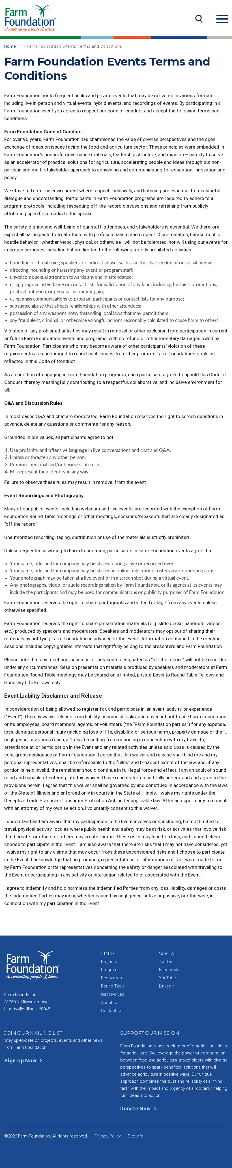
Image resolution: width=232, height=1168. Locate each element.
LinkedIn (167, 986)
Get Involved (112, 994)
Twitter (165, 961)
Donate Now (136, 1109)
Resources (111, 977)
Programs (110, 969)
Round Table (113, 986)
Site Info (135, 1136)
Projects (109, 961)
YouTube (167, 977)
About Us (110, 1002)
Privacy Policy (108, 1136)
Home (10, 46)
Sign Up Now (21, 1060)
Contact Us (112, 1010)
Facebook (168, 969)
